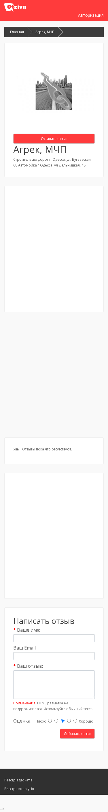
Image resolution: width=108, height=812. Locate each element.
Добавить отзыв (77, 733)
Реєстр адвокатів (18, 780)
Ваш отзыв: (30, 666)
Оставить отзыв (54, 138)
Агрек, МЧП (44, 31)
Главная (17, 31)
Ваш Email (24, 648)
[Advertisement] (54, 249)
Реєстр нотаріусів (19, 788)
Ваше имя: (28, 630)
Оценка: (22, 721)
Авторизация (91, 15)
